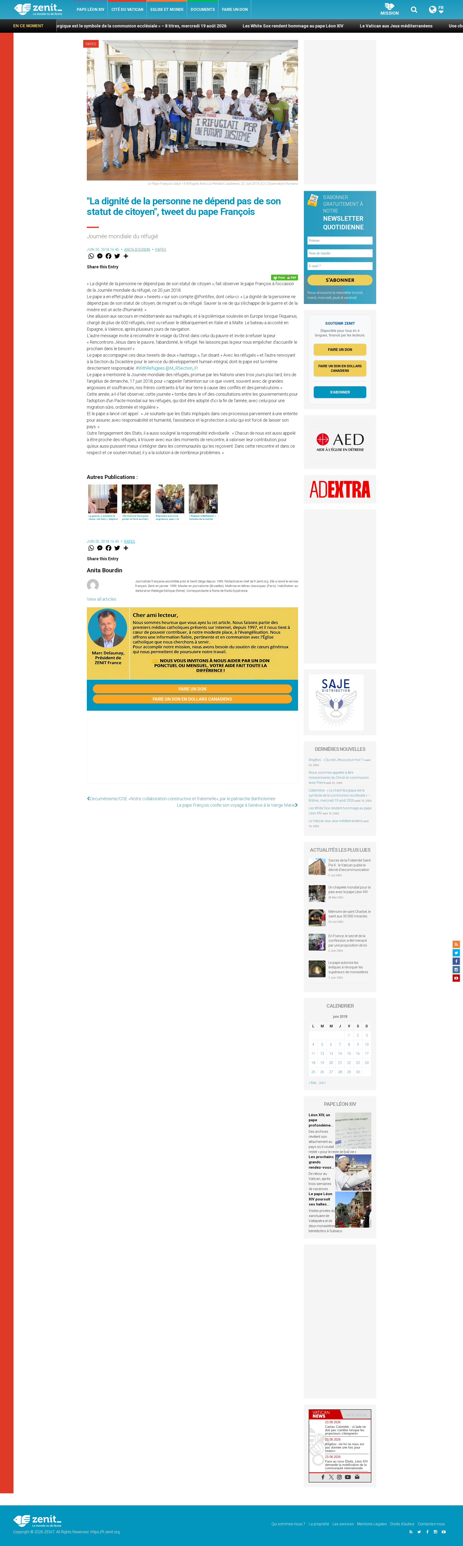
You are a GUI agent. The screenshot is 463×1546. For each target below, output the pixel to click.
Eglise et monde (167, 9)
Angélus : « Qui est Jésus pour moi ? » (337, 760)
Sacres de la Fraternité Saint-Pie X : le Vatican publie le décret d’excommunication (349, 865)
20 (331, 1063)
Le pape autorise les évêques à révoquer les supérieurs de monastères (348, 967)
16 (358, 1054)
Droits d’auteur (402, 1524)
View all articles (101, 599)
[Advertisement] (192, 752)
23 (358, 1063)
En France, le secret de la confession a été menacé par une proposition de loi (347, 940)
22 (349, 1063)
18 (313, 1063)
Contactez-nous (431, 1524)
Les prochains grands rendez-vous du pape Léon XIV (321, 1167)
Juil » (322, 1083)
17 (367, 1054)
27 (331, 1072)
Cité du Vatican (127, 9)
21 (340, 1063)
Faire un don (235, 9)
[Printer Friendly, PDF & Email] (284, 277)
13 (331, 1054)
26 (322, 1072)
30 (358, 1072)
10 (367, 1044)
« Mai (312, 1083)
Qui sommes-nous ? (288, 1524)
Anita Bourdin (137, 249)
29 (349, 1072)
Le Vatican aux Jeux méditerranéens (312, 25)
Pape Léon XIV (90, 9)
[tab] (324, 1414)
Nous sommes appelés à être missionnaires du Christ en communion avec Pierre (339, 778)
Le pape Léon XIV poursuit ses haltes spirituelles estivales (320, 1204)
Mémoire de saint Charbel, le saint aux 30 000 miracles (349, 914)
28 (340, 1072)
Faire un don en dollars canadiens (192, 699)
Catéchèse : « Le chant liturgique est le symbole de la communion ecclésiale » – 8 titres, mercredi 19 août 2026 (339, 795)
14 (340, 1054)
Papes (91, 44)
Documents (203, 9)
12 (322, 1054)
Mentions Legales (372, 1524)
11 (313, 1054)
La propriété (319, 1524)
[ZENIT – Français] (43, 9)
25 (313, 1072)
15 (349, 1054)
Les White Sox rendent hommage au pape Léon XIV (209, 25)
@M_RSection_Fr (182, 368)
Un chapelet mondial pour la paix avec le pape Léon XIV (349, 889)
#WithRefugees (150, 368)
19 (322, 1063)
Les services (343, 1524)
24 (367, 1063)
